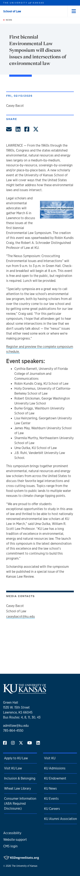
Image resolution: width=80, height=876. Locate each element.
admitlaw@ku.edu (16, 725)
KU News (50, 788)
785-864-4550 (13, 730)
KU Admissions (54, 768)
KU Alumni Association (60, 819)
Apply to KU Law (16, 758)
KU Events (51, 798)
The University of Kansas (24, 866)
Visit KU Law (13, 768)
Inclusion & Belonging (19, 778)
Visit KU (49, 758)
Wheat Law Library (17, 788)
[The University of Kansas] (24, 692)
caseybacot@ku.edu (20, 616)
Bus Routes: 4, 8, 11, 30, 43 (21, 717)
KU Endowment (55, 778)
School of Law (12, 11)
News (8, 19)
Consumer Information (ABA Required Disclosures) (20, 803)
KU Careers (52, 809)
